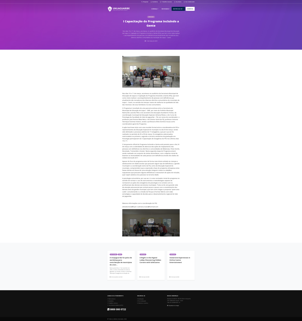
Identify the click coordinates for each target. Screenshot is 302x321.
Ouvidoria (155, 2)
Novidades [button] (165, 9)
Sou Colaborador (190, 2)
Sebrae (120, 254)
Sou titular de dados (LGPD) (116, 305)
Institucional (113, 254)
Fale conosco (112, 299)
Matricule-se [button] (178, 9)
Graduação (151, 16)
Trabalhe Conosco (167, 2)
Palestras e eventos (143, 303)
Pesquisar (145, 2)
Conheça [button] (154, 9)
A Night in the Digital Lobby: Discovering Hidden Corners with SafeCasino (150, 260)
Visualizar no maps (173, 305)
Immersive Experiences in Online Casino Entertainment (179, 260)
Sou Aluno (178, 2)
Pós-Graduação (142, 301)
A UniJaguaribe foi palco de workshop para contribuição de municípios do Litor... (121, 261)
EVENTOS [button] (190, 9)
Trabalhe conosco (113, 303)
